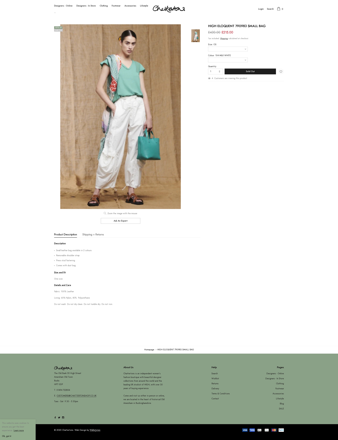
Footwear (116, 6)
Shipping (224, 38)
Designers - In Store (86, 6)
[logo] (169, 8)
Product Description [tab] (65, 234)
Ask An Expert (120, 221)
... (55, 12)
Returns (215, 384)
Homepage (149, 350)
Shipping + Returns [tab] (93, 234)
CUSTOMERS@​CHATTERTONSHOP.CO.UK (76, 396)
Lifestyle (144, 6)
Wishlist (215, 379)
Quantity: (212, 66)
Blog (282, 404)
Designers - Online (63, 6)
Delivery (215, 389)
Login (261, 9)
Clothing (104, 6)
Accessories (130, 6)
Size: (212, 44)
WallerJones (95, 430)
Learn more (19, 430)
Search (270, 9)
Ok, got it (6, 436)
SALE (281, 409)
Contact (215, 399)
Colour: (219, 55)
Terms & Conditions (221, 394)
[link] (195, 35)
